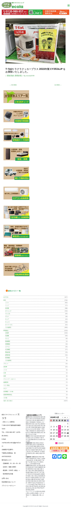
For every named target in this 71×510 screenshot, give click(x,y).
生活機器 (7, 349)
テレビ (7, 338)
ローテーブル (8, 324)
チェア (7, 319)
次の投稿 (57, 85)
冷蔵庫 (7, 333)
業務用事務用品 (7, 394)
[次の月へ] (67, 417)
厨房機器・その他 (8, 391)
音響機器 (7, 344)
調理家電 (7, 355)
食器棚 (7, 308)
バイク (5, 370)
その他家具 (8, 327)
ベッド (7, 305)
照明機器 (7, 357)
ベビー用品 (6, 385)
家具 (4, 300)
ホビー (5, 388)
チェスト (7, 322)
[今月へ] (65, 417)
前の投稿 (13, 85)
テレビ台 (7, 313)
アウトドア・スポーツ (9, 379)
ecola (17, 7)
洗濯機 (7, 335)
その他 (5, 397)
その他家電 (8, 360)
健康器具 (5, 382)
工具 (4, 373)
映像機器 (7, 341)
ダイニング (8, 311)
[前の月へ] (62, 417)
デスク (7, 316)
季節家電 (7, 352)
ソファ (7, 302)
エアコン (7, 346)
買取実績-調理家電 (14, 76)
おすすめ (5, 297)
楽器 (4, 376)
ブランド (5, 363)
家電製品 (5, 330)
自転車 (5, 366)
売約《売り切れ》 (8, 400)
